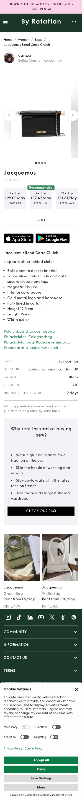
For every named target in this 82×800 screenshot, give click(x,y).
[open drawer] (5, 22)
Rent (41, 220)
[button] (41, 632)
